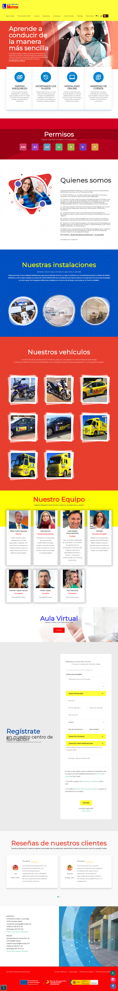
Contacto (57, 16)
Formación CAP (24, 16)
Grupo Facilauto (61, 972)
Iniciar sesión (86, 811)
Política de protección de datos (86, 789)
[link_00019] (23, 464)
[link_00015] (95, 389)
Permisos (90, 16)
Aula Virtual (69, 16)
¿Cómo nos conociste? (74, 674)
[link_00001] (10, 5)
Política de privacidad (104, 972)
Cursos (36, 16)
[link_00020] (59, 464)
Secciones (10, 16)
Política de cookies (86, 972)
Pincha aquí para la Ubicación (17, 932)
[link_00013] (23, 389)
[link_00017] (59, 427)
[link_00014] (59, 389)
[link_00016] (23, 427)
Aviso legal (73, 972)
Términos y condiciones (90, 781)
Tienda (80, 16)
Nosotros (46, 16)
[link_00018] (95, 427)
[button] (58, 896)
